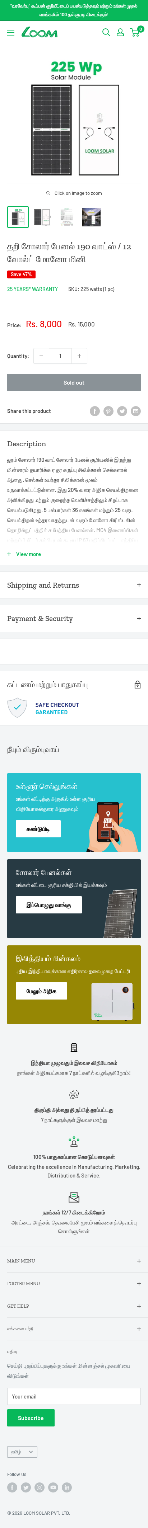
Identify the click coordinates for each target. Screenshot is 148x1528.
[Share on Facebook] (95, 410)
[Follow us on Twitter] (26, 1487)
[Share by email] (136, 410)
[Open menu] (10, 33)
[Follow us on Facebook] (12, 1487)
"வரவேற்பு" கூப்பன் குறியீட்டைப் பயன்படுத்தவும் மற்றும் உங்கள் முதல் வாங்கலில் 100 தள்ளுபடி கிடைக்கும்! (74, 10)
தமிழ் (16, 1451)
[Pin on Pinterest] (108, 410)
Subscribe (31, 1417)
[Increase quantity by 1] (79, 355)
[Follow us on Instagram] (39, 1487)
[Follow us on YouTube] (53, 1487)
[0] (134, 32)
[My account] (120, 32)
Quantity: (18, 356)
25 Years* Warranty (32, 289)
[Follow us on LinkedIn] (67, 1487)
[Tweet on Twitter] (122, 410)
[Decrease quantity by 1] (41, 355)
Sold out (74, 382)
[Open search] (106, 32)
